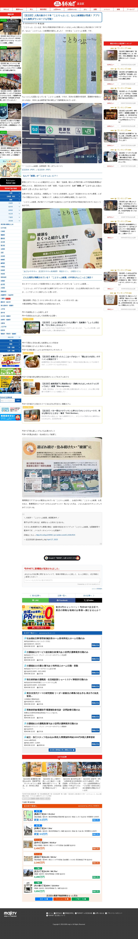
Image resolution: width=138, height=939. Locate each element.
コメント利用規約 (97, 588)
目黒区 (3, 281)
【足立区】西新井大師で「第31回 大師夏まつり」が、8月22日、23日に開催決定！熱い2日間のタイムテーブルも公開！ (128, 56)
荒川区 (3, 245)
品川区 (3, 284)
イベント (107, 9)
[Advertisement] (121, 26)
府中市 (3, 312)
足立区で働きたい (31, 633)
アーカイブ (130, 9)
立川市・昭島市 (6, 316)
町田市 (3, 330)
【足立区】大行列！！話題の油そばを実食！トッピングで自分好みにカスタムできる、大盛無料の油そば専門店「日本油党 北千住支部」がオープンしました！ (10, 95)
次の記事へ (87, 596)
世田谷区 (3, 277)
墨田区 (3, 238)
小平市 (3, 309)
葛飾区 (3, 235)
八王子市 (3, 327)
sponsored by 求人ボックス (47, 633)
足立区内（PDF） (29, 170)
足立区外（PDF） (45, 170)
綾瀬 (37, 798)
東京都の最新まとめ (7, 224)
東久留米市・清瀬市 (7, 305)
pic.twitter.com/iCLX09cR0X (64, 535)
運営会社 (59, 913)
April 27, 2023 (52, 539)
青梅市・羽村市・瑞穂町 (8, 334)
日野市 (3, 323)
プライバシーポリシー (114, 913)
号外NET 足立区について (56, 915)
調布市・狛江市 (6, 302)
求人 (31, 9)
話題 (95, 9)
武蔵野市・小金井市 (7, 295)
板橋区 (3, 259)
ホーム (50, 913)
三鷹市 (5, 298)
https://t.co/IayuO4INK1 (44, 535)
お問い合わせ (99, 913)
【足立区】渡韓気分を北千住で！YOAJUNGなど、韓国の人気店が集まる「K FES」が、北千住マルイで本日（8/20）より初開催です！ (10, 152)
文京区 (3, 256)
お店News (57, 9)
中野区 (3, 267)
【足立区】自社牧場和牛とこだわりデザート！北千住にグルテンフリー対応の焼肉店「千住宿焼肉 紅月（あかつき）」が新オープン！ (127, 229)
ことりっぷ (26, 798)
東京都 (42, 23)
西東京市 (3, 291)
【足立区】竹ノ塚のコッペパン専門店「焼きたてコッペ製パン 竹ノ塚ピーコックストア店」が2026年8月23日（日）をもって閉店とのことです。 (128, 300)
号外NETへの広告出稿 (84, 913)
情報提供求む (69, 913)
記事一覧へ (62, 596)
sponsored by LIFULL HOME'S (88, 806)
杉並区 (3, 270)
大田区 (3, 288)
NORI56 (32, 802)
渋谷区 (3, 274)
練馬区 (3, 263)
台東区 (3, 249)
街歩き (42, 798)
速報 (118, 9)
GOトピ (6, 9)
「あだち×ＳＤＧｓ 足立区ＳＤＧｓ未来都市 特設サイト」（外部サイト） (52, 271)
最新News (19, 9)
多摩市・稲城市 (6, 320)
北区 (2, 252)
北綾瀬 (33, 798)
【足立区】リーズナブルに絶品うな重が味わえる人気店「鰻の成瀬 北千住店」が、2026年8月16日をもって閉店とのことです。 (128, 157)
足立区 (80, 3)
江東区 (3, 231)
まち (85, 9)
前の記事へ (36, 596)
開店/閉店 (43, 9)
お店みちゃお (72, 9)
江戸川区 (3, 228)
